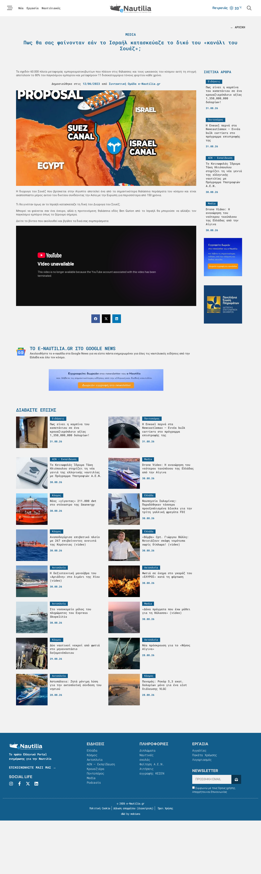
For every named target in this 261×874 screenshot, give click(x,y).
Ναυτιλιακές (51, 8)
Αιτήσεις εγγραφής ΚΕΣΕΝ (151, 771)
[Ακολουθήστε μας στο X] (28, 784)
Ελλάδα (92, 750)
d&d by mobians (130, 814)
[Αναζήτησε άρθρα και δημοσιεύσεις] (249, 8)
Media (130, 34)
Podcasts (94, 782)
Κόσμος (92, 755)
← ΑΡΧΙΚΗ (237, 27)
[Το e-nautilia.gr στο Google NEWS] (21, 351)
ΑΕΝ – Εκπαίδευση (101, 764)
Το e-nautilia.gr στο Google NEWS (72, 348)
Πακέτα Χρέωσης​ (204, 755)
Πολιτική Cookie (99, 808)
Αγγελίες (199, 750)
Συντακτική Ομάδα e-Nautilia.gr (134, 84)
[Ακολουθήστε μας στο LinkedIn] (36, 784)
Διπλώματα (147, 750)
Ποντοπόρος (95, 773)
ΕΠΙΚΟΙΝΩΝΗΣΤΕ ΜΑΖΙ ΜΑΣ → (32, 767)
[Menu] (10, 8)
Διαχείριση (145, 808)
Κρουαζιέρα (95, 769)
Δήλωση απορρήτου (124, 808)
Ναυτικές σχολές (146, 757)
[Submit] (236, 779)
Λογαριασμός (202, 759)
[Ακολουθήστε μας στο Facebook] (19, 784)
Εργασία (33, 8)
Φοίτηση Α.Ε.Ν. (151, 764)
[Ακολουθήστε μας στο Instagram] (11, 784)
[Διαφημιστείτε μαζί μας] (106, 380)
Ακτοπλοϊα (95, 759)
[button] (95, 318)
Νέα (21, 8)
